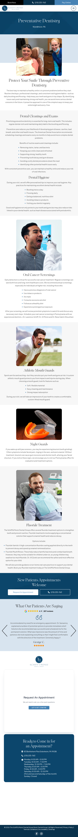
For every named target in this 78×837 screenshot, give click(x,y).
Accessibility (43, 829)
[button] (73, 8)
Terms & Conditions (30, 829)
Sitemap (52, 829)
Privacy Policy (68, 827)
